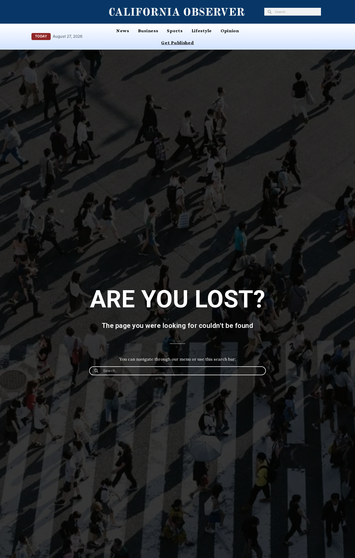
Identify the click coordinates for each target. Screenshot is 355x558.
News (122, 30)
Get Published (177, 42)
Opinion (230, 30)
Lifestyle (202, 30)
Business (148, 30)
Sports (174, 30)
